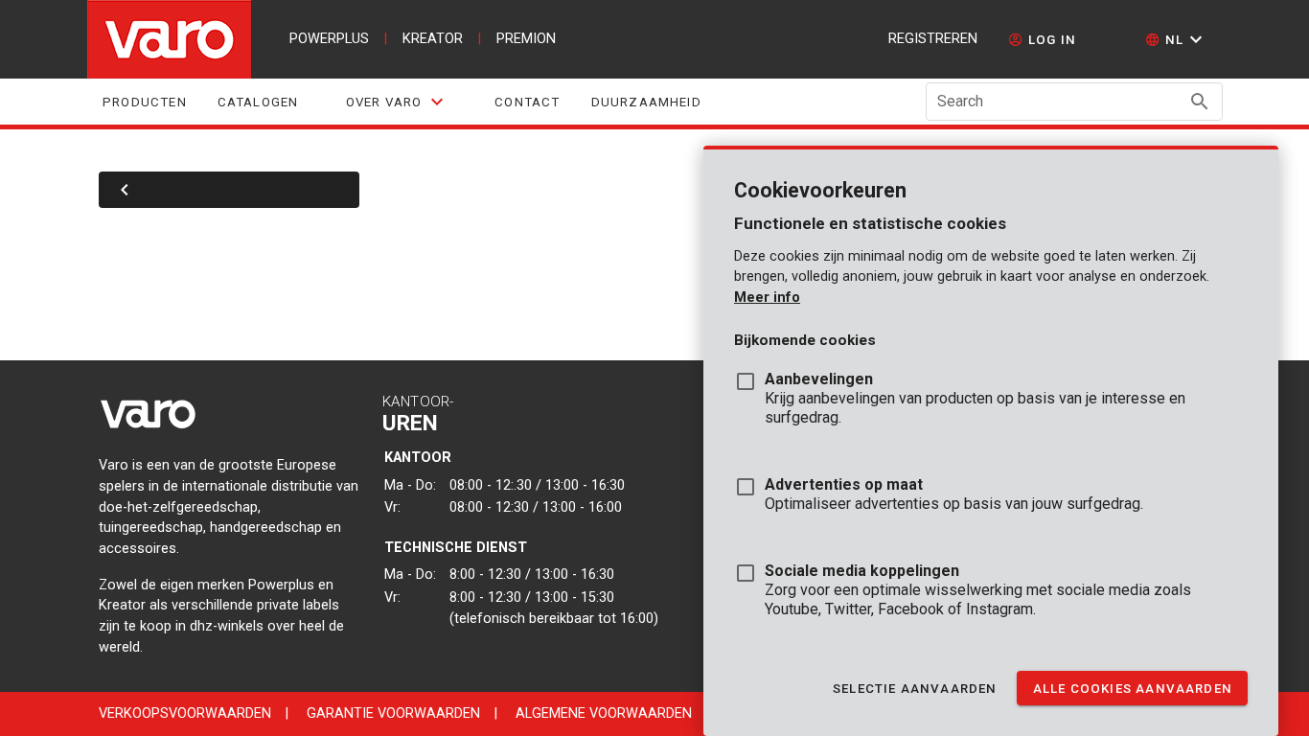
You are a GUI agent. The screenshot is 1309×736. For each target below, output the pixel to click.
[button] (1176, 39)
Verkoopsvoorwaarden (185, 713)
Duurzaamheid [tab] (645, 102)
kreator (432, 39)
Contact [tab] (527, 102)
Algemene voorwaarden (604, 713)
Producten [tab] (145, 102)
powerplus (329, 39)
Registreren (932, 39)
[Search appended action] (1199, 101)
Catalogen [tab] (257, 102)
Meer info (767, 297)
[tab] (396, 102)
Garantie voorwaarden (393, 713)
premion (526, 39)
